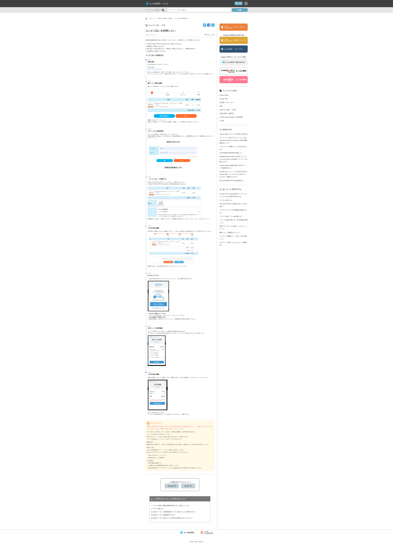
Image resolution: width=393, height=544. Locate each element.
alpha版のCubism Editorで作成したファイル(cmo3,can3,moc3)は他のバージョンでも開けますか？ (233, 159)
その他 (222, 120)
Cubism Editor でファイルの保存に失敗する (234, 134)
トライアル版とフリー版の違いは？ (231, 216)
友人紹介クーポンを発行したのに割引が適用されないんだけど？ (172, 518)
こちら (182, 429)
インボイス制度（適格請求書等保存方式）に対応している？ (170, 505)
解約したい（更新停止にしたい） (230, 232)
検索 (240, 10)
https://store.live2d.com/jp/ (155, 69)
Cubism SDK (224, 99)
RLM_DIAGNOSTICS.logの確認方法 (231, 180)
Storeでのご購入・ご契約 (165, 18)
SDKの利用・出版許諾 (227, 113)
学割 (221, 106)
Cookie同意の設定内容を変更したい (231, 153)
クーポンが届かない (157, 508)
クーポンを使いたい (226, 200)
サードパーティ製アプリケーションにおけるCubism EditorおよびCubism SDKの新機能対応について (233, 140)
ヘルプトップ (151, 18)
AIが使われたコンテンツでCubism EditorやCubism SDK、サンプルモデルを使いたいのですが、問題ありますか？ (233, 174)
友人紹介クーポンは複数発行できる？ (163, 515)
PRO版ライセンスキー (227, 102)
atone (157, 439)
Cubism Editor (224, 95)
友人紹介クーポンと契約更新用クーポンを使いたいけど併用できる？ (173, 512)
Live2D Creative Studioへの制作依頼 (231, 117)
